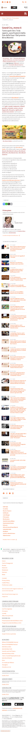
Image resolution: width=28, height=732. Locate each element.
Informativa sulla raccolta (5, 730)
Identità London (6, 647)
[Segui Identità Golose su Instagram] (5, 2)
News (3, 574)
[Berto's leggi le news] (14, 8)
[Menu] (2, 13)
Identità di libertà (7, 658)
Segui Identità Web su (8, 489)
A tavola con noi (6, 667)
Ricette (4, 565)
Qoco (3, 660)
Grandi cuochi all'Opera (8, 651)
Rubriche (8, 18)
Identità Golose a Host (8, 653)
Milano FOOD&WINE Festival (10, 642)
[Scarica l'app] (6, 704)
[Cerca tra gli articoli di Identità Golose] (23, 2)
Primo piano (15, 18)
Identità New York (7, 649)
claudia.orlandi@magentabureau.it (11, 180)
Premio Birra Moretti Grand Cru (17, 76)
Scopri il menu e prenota (9, 634)
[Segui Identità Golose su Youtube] (10, 2)
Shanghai (5, 665)
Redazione (5, 570)
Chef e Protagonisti (7, 563)
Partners (4, 572)
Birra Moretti (15, 97)
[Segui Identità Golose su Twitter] (7, 2)
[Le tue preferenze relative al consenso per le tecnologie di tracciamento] (1, 549)
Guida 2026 (5, 675)
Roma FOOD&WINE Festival (9, 644)
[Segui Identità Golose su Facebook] (3, 2)
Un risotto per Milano (8, 662)
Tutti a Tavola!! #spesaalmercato (11, 656)
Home (3, 18)
